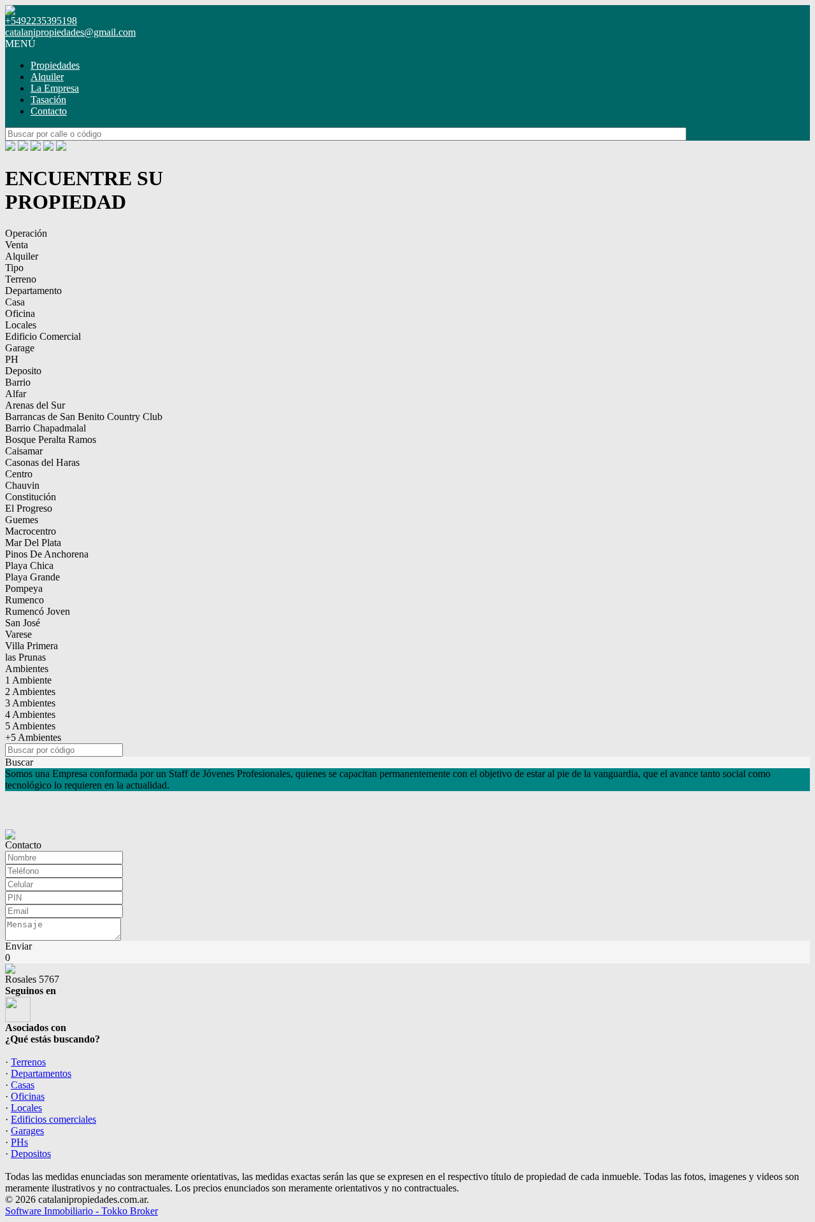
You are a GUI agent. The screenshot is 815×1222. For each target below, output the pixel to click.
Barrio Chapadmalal (45, 428)
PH (11, 359)
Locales (20, 325)
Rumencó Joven (37, 611)
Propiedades (55, 65)
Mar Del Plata (33, 542)
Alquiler (47, 76)
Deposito (23, 370)
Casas (22, 1084)
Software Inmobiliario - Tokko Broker (81, 1210)
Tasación (48, 99)
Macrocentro (30, 531)
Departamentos (41, 1073)
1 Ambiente (28, 680)
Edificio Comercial (43, 336)
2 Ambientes (30, 691)
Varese (18, 634)
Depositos (31, 1153)
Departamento (33, 290)
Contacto (49, 111)
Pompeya (24, 588)
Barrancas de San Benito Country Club (83, 416)
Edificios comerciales (53, 1119)
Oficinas (28, 1096)
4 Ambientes (30, 714)
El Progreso (28, 508)
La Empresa (55, 88)
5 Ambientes (30, 725)
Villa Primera (31, 645)
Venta (16, 244)
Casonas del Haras (42, 462)
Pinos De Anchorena (47, 554)
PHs (19, 1142)
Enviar (18, 946)
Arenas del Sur (35, 405)
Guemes (21, 519)
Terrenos (28, 1062)
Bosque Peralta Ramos (50, 439)
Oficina (20, 313)
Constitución (30, 496)
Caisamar (24, 451)
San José (22, 622)
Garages (27, 1130)
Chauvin (22, 485)
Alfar (15, 393)
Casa (15, 302)
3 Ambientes (30, 703)
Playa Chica (29, 565)
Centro (18, 473)
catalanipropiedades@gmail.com (70, 32)
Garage (19, 347)
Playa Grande (32, 577)
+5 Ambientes (33, 737)
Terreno (20, 279)
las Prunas (25, 657)
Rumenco (24, 599)
